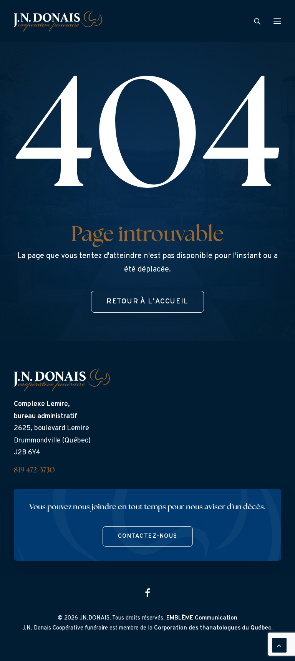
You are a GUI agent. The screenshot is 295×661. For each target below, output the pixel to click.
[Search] (254, 21)
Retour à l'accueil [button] (147, 301)
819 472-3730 (34, 470)
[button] (277, 21)
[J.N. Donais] (58, 20)
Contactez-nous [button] (147, 536)
